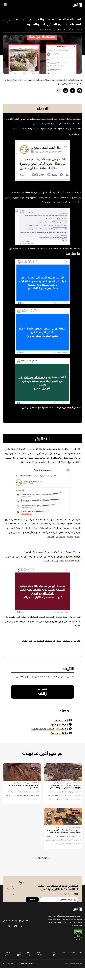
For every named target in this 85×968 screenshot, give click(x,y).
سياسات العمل (7, 953)
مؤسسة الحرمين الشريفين (68, 557)
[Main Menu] (5, 4)
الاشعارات (32, 963)
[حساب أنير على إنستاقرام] (21, 926)
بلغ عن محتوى (19, 953)
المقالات (63, 952)
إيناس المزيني (75, 29)
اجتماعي (56, 29)
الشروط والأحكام (8, 963)
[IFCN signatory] (78, 935)
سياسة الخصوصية (21, 963)
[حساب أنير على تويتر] (9, 926)
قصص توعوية (54, 953)
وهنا (73, 254)
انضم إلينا (28, 953)
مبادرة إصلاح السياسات (40, 953)
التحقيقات (72, 952)
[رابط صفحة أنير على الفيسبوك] (15, 926)
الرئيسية (80, 952)
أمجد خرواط (67, 29)
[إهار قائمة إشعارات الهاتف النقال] (14, 4)
